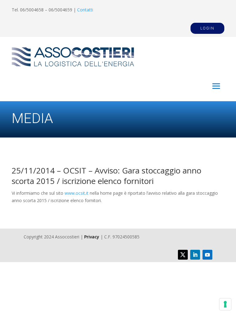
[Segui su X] (183, 255)
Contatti (85, 10)
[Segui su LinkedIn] (195, 255)
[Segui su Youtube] (207, 255)
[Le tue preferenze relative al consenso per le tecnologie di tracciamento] (225, 304)
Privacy (91, 237)
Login (207, 28)
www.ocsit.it (76, 193)
